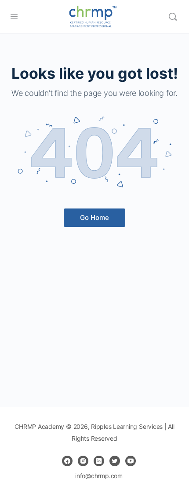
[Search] (172, 16)
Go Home (94, 217)
